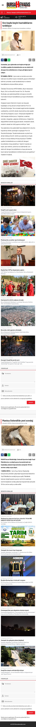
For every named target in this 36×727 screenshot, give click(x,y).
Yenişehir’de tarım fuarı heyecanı (11, 550)
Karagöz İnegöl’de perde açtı (10, 360)
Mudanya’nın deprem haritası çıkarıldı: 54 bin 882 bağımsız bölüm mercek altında (16, 519)
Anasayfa (4, 28)
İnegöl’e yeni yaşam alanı (9, 210)
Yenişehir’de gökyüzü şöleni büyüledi (12, 640)
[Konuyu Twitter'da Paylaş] (5, 60)
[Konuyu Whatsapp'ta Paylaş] (9, 60)
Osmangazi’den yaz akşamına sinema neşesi (15, 610)
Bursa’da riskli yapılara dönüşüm (11, 330)
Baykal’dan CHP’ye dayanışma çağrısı (12, 270)
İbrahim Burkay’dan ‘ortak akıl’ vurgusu (13, 580)
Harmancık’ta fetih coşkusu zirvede (12, 300)
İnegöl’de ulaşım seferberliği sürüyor (12, 670)
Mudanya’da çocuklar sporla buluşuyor (13, 240)
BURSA (9, 28)
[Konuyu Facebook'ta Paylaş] (2, 60)
